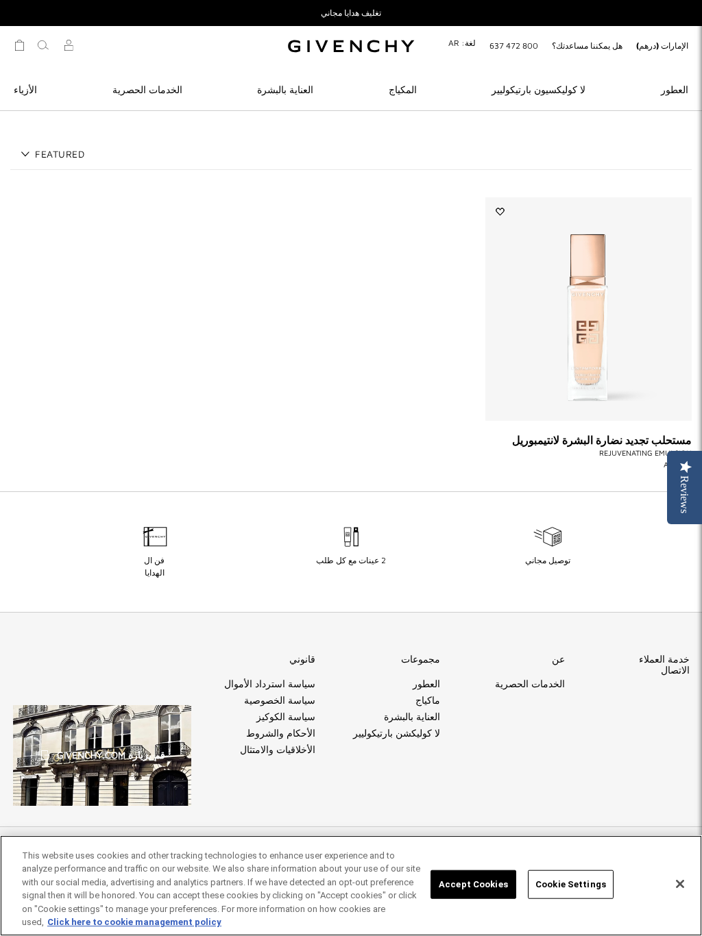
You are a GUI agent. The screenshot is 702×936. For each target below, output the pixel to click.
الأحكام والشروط (280, 733)
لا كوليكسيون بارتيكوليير (538, 89)
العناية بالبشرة (285, 89)
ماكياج (427, 700)
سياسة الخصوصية (279, 700)
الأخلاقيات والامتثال (277, 749)
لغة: (462, 43)
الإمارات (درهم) (662, 45)
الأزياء (25, 89)
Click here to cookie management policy (134, 922)
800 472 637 (513, 45)
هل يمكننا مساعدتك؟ (587, 45)
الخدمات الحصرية (147, 89)
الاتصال (675, 670)
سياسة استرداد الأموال (269, 683)
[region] (351, 885)
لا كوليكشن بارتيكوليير (396, 733)
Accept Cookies (473, 884)
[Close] (680, 884)
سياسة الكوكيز (285, 716)
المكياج (403, 89)
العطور (674, 89)
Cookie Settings (570, 884)
